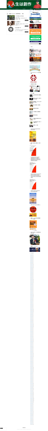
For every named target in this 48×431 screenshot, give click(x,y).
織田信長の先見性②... (36, 108)
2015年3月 (31, 421)
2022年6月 (31, 316)
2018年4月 (31, 378)
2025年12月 (31, 264)
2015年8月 (31, 415)
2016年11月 (31, 399)
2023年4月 (31, 304)
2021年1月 (31, 337)
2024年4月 (31, 289)
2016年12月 (31, 398)
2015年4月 (31, 420)
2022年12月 (31, 309)
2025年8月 (31, 269)
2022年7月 (31, 315)
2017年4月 (31, 393)
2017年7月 (31, 389)
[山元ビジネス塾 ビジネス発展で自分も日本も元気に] (35, 244)
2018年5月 (31, 377)
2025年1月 (31, 278)
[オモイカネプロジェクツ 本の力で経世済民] (33, 82)
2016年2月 (31, 410)
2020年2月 (31, 351)
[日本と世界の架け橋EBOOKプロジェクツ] (35, 70)
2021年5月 (31, 332)
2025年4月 (31, 274)
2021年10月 (31, 326)
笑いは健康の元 (17, 21)
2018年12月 (31, 368)
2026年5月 (31, 258)
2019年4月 (31, 363)
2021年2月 (31, 336)
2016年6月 (31, 405)
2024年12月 (31, 279)
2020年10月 (31, 341)
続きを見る (27, 20)
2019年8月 (31, 358)
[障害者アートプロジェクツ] (35, 251)
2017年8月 (31, 388)
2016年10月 (31, 400)
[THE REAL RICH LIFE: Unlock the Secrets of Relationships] (35, 198)
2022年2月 (31, 321)
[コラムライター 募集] (35, 51)
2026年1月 (31, 263)
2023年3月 (31, 305)
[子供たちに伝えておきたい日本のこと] (35, 211)
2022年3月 (31, 320)
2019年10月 (31, 356)
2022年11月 (31, 310)
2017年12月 (31, 383)
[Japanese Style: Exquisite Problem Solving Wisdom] (35, 136)
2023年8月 (31, 299)
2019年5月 (31, 362)
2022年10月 (31, 311)
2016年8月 (31, 403)
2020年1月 (31, 352)
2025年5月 (31, 273)
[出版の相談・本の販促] (35, 91)
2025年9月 (31, 268)
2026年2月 (31, 262)
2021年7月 (31, 330)
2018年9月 (31, 372)
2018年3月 (31, 379)
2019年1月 (31, 367)
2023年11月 (31, 295)
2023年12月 (31, 294)
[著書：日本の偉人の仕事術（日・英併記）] (35, 150)
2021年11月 (31, 325)
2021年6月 (31, 331)
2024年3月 (31, 290)
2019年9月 (31, 357)
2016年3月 (31, 409)
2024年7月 (31, 285)
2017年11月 (31, 384)
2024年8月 (31, 284)
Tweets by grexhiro (32, 48)
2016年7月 (31, 404)
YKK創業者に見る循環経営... (37, 111)
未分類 (18, 17)
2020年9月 (31, 342)
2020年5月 (31, 347)
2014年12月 (31, 424)
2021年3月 (31, 335)
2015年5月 (31, 419)
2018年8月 (31, 373)
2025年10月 (31, 267)
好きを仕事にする (18, 27)
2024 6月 (24, 427)
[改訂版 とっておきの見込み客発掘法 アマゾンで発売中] (33, 230)
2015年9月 (31, 414)
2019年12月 (31, 353)
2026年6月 (31, 257)
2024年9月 (31, 283)
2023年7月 (31, 300)
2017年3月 (31, 394)
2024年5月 (31, 288)
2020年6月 (31, 346)
